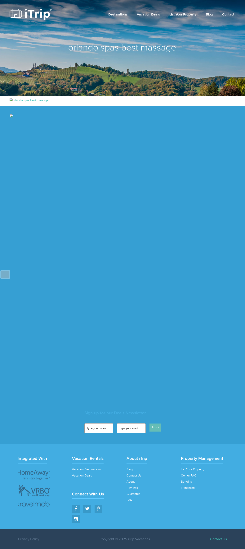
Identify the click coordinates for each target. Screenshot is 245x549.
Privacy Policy (28, 539)
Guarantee (133, 494)
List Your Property (182, 14)
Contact (228, 14)
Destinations (117, 14)
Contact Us (134, 475)
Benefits (186, 482)
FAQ (129, 500)
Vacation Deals (148, 14)
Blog (209, 14)
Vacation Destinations (86, 469)
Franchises (188, 488)
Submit (155, 427)
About (131, 482)
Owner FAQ (188, 475)
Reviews (132, 488)
